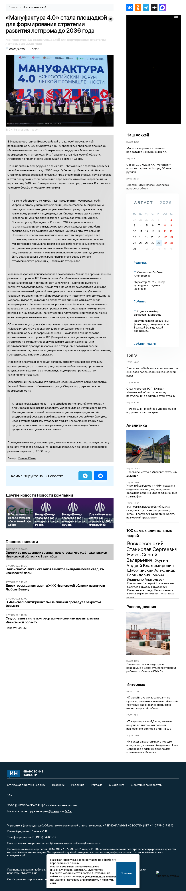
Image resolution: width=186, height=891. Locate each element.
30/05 (129, 735)
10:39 (137, 402)
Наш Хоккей (137, 134)
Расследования (141, 606)
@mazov (53, 811)
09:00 (137, 735)
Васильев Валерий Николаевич (151, 583)
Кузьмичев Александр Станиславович (150, 590)
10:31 (136, 141)
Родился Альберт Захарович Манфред (147, 312)
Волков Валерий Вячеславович (143, 593)
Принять (126, 873)
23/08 (129, 503)
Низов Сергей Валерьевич (141, 557)
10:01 (136, 158)
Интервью (135, 684)
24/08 (129, 482)
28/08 (129, 141)
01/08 (129, 691)
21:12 (136, 715)
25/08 (129, 402)
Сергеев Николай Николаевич (147, 587)
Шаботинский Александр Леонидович (150, 572)
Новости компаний (34, 7)
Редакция (77, 785)
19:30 (136, 503)
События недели (145, 343)
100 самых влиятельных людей (149, 533)
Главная (14, 7)
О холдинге (116, 785)
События (139, 301)
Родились (140, 262)
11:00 (136, 661)
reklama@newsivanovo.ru (89, 843)
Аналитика (136, 425)
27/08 (129, 178)
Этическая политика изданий (26, 785)
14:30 (136, 362)
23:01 (136, 178)
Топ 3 (131, 355)
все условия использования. (97, 876)
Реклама (96, 785)
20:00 (137, 468)
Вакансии (58, 785)
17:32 (136, 382)
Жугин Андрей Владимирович (150, 562)
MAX (68, 811)
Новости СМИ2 (16, 628)
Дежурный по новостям (146, 785)
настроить (72, 879)
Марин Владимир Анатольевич (146, 577)
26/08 (129, 382)
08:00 (137, 482)
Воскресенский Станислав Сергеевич (151, 546)
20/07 (129, 715)
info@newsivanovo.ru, (59, 843)
